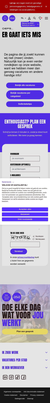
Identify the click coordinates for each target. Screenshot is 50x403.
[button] (8, 182)
